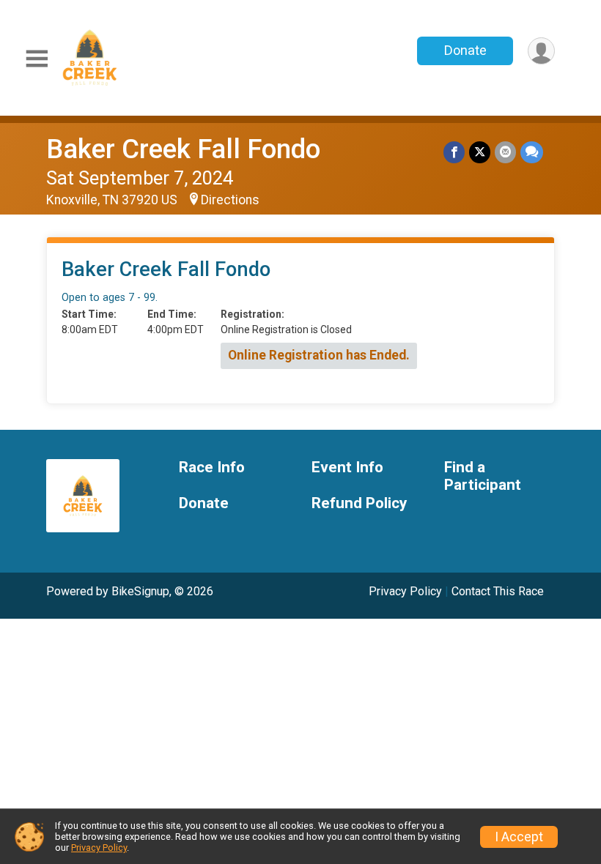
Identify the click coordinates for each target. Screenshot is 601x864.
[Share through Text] (531, 152)
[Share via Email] (505, 152)
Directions (230, 200)
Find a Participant (482, 476)
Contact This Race (497, 591)
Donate (465, 50)
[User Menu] (541, 50)
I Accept (519, 837)
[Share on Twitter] (479, 152)
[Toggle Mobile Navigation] (36, 59)
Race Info (212, 467)
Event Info (347, 467)
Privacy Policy (405, 591)
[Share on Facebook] (454, 152)
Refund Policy (359, 503)
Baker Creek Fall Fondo (183, 149)
